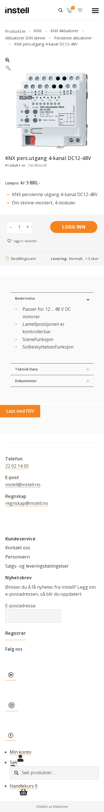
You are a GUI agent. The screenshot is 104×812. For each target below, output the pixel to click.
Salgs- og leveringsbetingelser (37, 566)
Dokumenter (26, 380)
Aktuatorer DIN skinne (25, 38)
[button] (52, 63)
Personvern (17, 557)
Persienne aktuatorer (73, 38)
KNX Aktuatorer (64, 30)
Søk (13, 762)
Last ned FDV (20, 411)
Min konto (20, 752)
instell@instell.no (22, 485)
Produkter (15, 31)
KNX (38, 30)
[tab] (52, 298)
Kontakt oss (17, 548)
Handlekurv (23, 786)
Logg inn (73, 227)
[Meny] (95, 10)
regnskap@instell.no (26, 503)
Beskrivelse (25, 298)
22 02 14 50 (17, 466)
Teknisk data (26, 369)
